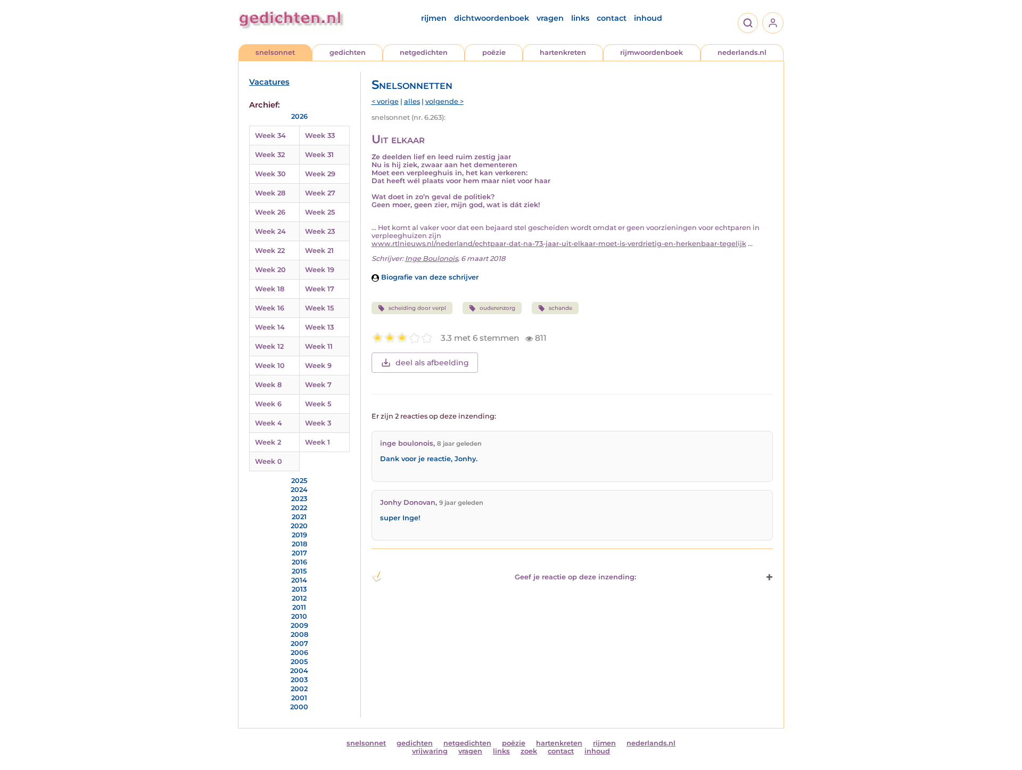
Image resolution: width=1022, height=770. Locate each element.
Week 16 (269, 308)
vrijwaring (430, 751)
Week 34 (270, 136)
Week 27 (320, 193)
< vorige (385, 101)
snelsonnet (275, 52)
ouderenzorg (497, 308)
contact (612, 18)
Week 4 (268, 423)
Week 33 (320, 136)
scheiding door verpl (417, 308)
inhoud (648, 18)
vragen (550, 18)
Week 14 (270, 327)
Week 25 (320, 212)
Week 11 (319, 346)
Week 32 (270, 155)
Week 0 (268, 461)
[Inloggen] (773, 23)
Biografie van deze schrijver (429, 277)
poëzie (494, 52)
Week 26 (270, 212)
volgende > (444, 101)
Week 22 (270, 251)
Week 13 (319, 327)
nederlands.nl (742, 52)
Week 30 (270, 174)
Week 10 (270, 366)
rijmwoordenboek (651, 52)
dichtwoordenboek (491, 18)
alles (412, 101)
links (580, 18)
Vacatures (269, 82)
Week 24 (270, 231)
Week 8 (268, 385)
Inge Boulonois (431, 259)
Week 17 (319, 289)
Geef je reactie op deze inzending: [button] (575, 577)
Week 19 (319, 270)
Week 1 (317, 442)
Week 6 (268, 404)
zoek (529, 751)
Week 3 (318, 423)
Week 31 (319, 155)
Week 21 (319, 251)
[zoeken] (748, 23)
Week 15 (319, 308)
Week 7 (318, 385)
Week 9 (318, 366)
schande (560, 308)
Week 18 (269, 289)
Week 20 (270, 270)
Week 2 (268, 442)
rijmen (434, 18)
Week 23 (320, 231)
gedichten (347, 52)
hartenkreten (563, 52)
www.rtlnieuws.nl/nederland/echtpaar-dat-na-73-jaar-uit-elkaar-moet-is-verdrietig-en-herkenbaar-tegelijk (559, 244)
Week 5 (318, 404)
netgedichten (424, 52)
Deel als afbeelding (432, 362)
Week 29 (320, 174)
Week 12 (269, 346)
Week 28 (270, 193)
